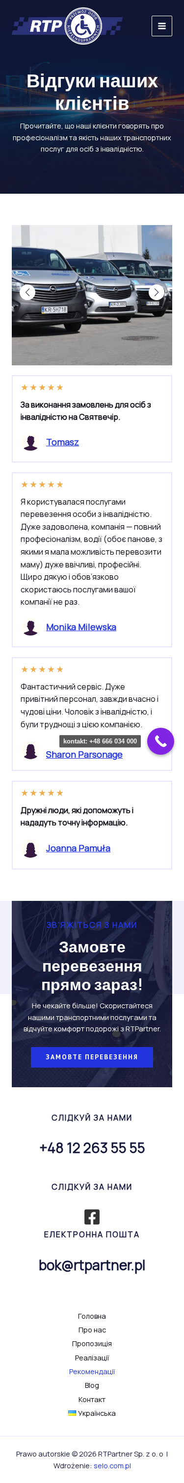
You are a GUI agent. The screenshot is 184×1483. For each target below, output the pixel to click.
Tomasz (62, 442)
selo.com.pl (112, 1465)
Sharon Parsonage (84, 754)
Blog (92, 1385)
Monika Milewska (81, 627)
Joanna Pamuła (78, 848)
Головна (92, 1316)
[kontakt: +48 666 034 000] (160, 741)
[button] (27, 292)
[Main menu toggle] (162, 26)
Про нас (92, 1329)
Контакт (92, 1399)
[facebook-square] (92, 1217)
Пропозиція (92, 1343)
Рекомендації (92, 1371)
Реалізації (92, 1357)
